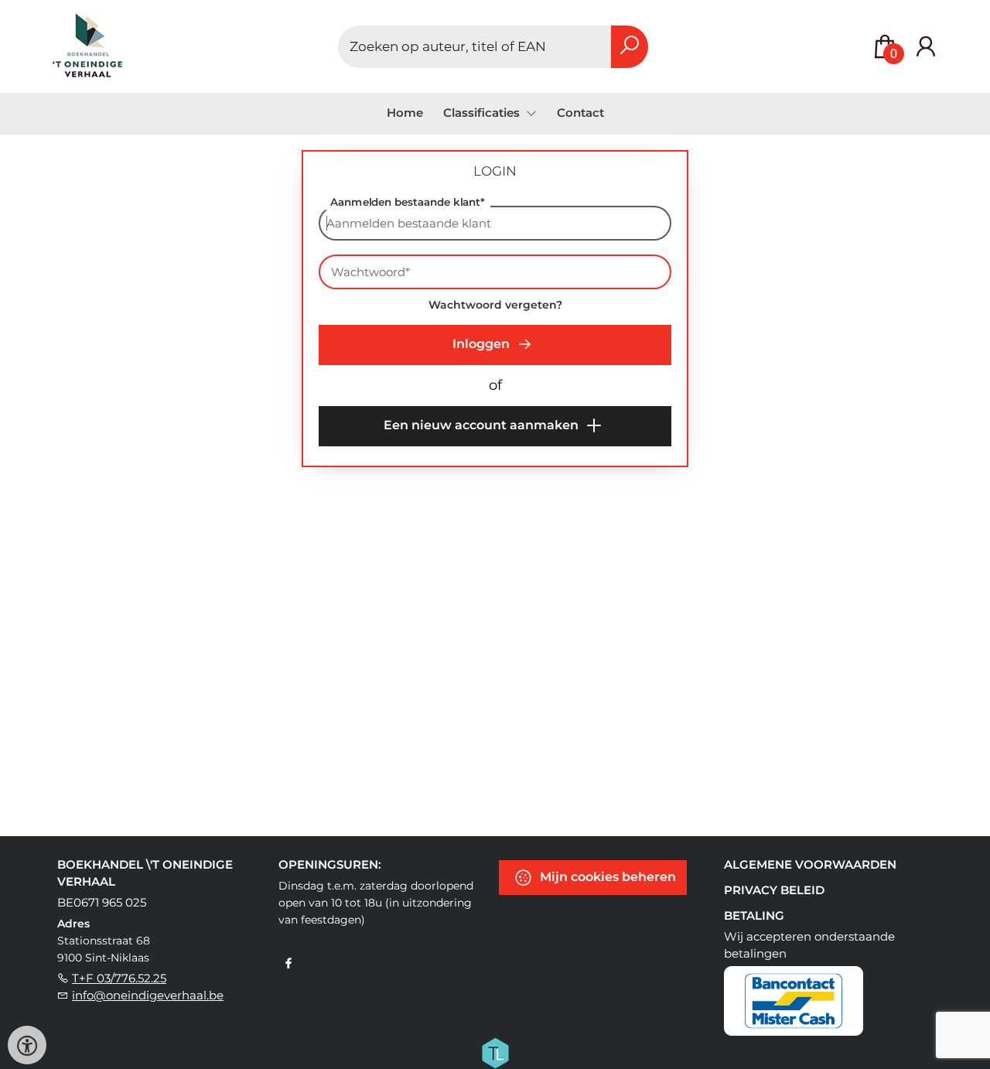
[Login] (925, 47)
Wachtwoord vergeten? (495, 305)
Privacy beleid (774, 890)
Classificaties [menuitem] (483, 112)
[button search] (629, 47)
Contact (580, 112)
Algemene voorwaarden (810, 864)
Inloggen (482, 343)
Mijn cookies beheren (606, 876)
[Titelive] (495, 1052)
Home (405, 112)
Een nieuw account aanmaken (483, 425)
